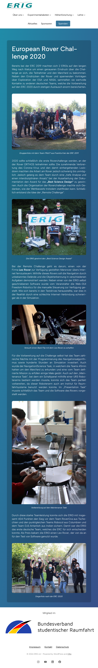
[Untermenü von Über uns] (23, 15)
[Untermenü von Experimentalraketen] (50, 15)
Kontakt (48, 647)
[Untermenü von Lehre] (84, 15)
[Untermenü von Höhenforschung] (73, 15)
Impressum (35, 647)
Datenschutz (62, 647)
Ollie (69, 654)
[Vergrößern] (83, 97)
